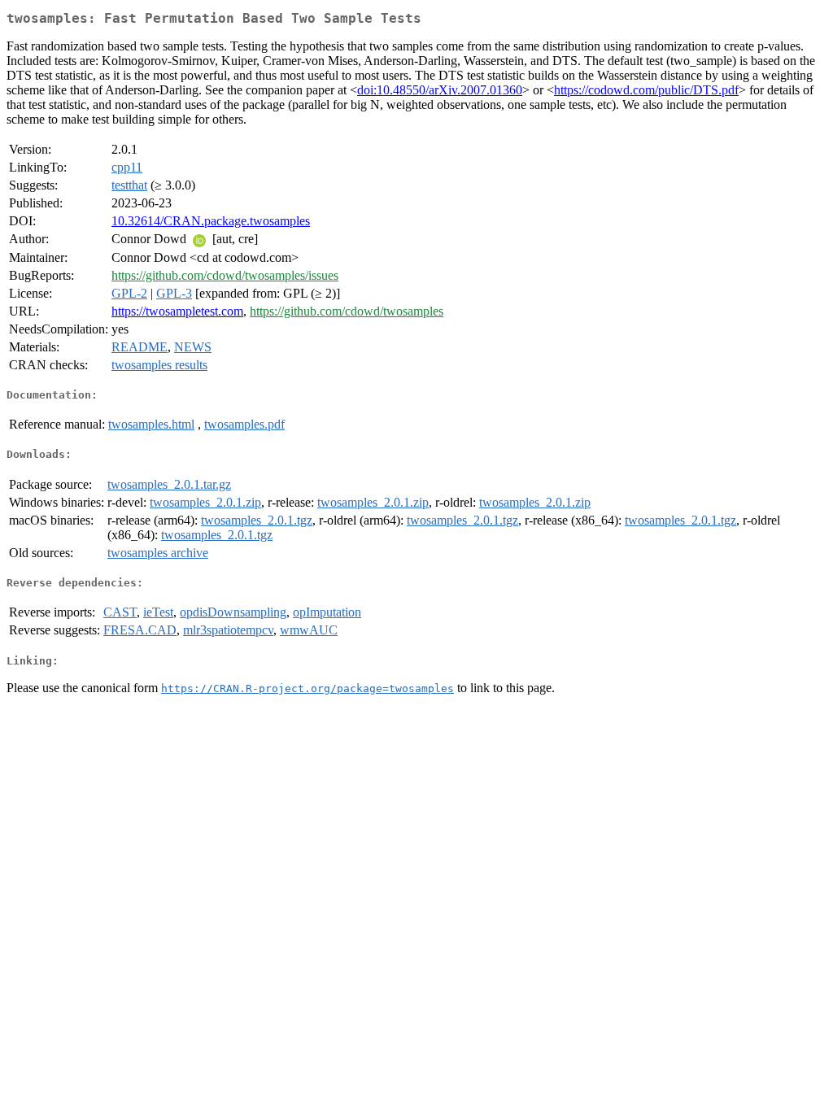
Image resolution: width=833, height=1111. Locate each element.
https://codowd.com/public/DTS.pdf (646, 90)
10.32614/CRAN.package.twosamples (210, 221)
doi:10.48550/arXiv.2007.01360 (439, 90)
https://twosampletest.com (177, 311)
